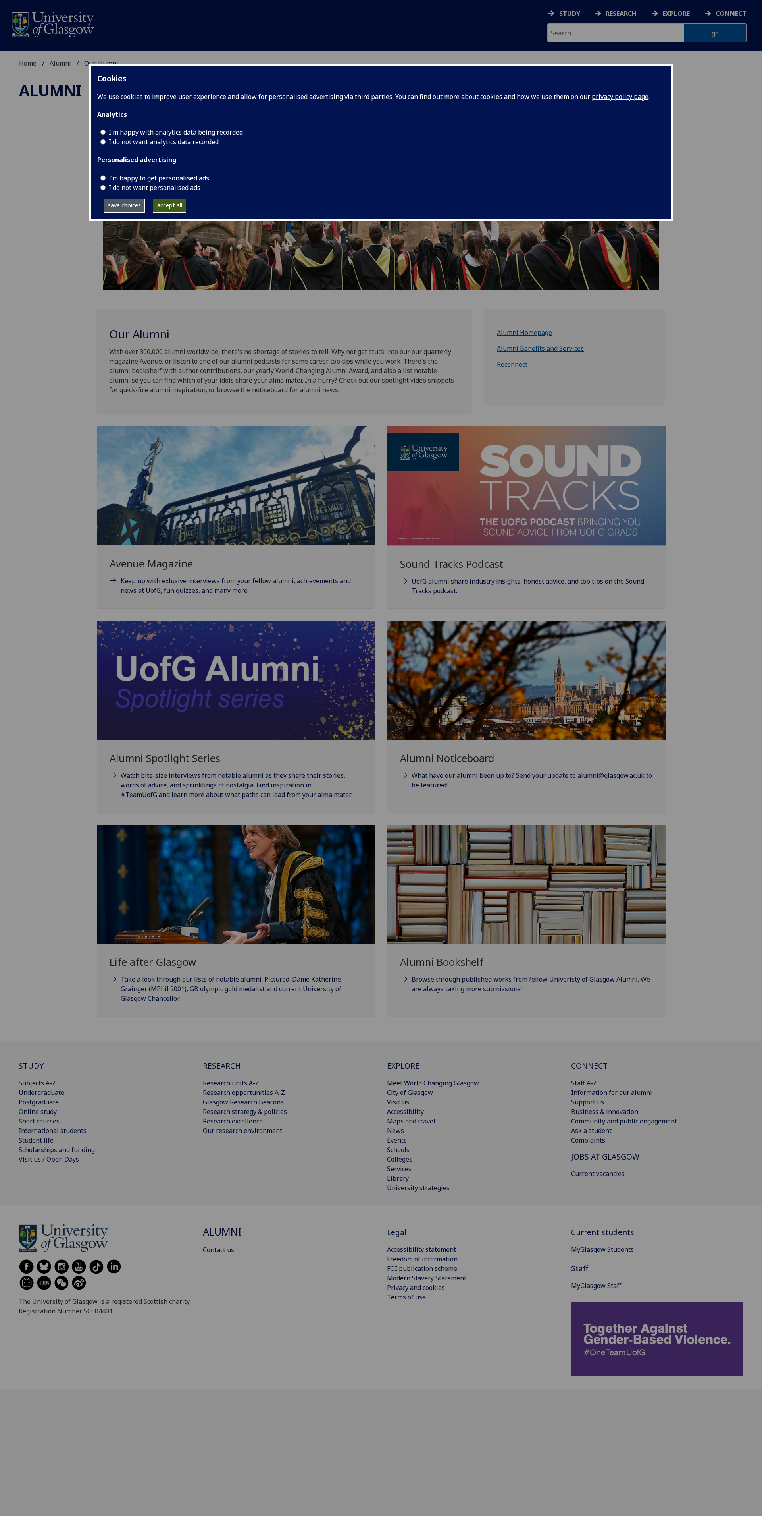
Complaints (588, 1140)
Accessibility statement (421, 1249)
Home (28, 63)
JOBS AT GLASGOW (605, 1156)
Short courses (39, 1121)
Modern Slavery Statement (426, 1278)
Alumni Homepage (524, 332)
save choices (124, 205)
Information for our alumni (611, 1092)
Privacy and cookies (416, 1287)
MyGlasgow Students (602, 1249)
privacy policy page (620, 96)
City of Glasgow (410, 1092)
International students (53, 1130)
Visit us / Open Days (49, 1159)
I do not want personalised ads (154, 187)
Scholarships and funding (57, 1149)
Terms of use (406, 1297)
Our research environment (242, 1130)
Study (569, 13)
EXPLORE (403, 1065)
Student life (36, 1140)
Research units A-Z (231, 1083)
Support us (587, 1102)
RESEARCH (222, 1065)
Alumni (60, 63)
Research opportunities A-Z (244, 1092)
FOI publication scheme (422, 1268)
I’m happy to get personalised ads (159, 178)
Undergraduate (41, 1092)
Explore (676, 13)
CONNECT (589, 1065)
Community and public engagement (624, 1121)
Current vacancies (598, 1173)
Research (621, 13)
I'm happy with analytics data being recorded (176, 132)
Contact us (218, 1249)
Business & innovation (604, 1111)
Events (397, 1140)
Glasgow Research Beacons (243, 1102)
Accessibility (405, 1111)
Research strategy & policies (245, 1111)
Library (398, 1178)
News (395, 1130)
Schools (398, 1149)
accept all (169, 205)
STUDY (31, 1065)
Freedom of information (422, 1259)
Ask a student (591, 1130)
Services (399, 1168)
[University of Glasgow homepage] (52, 23)
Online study (38, 1111)
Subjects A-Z (37, 1083)
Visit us (398, 1102)
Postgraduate (39, 1102)
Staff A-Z (584, 1083)
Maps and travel (411, 1121)
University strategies (418, 1187)
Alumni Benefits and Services (540, 348)
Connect (731, 13)
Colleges (399, 1159)
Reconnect (512, 364)
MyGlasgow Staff (596, 1285)
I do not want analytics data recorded (164, 141)
